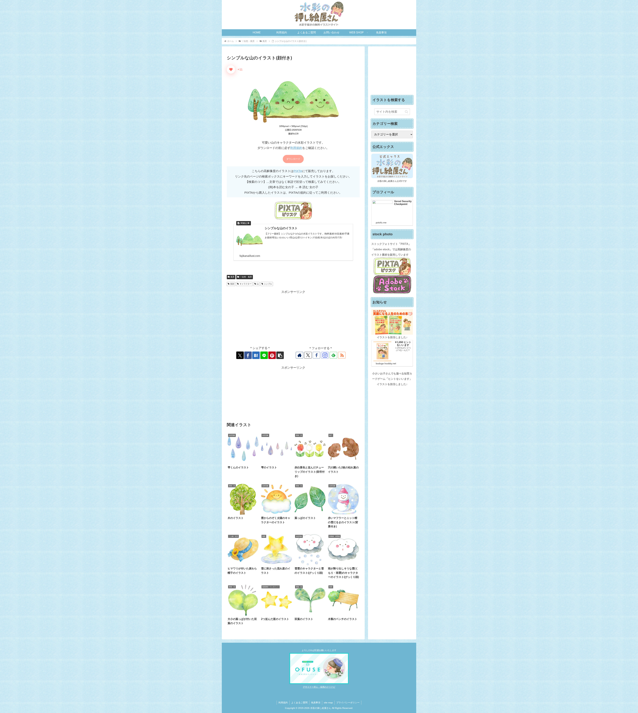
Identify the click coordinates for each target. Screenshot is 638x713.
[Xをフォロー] (308, 355)
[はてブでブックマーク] (256, 355)
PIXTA (298, 171)
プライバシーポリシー (348, 702)
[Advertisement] (293, 318)
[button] (280, 355)
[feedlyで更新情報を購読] (333, 355)
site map (328, 702)
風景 (232, 277)
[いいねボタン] (231, 69)
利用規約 (296, 148)
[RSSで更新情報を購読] (342, 355)
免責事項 (315, 702)
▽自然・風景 (246, 277)
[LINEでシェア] (264, 355)
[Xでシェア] (240, 355)
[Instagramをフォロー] (325, 355)
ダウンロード (293, 159)
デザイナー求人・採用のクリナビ (319, 687)
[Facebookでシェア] (248, 355)
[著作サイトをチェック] (299, 355)
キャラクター (246, 284)
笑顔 (232, 284)
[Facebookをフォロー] (316, 355)
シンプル (268, 284)
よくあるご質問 (299, 702)
